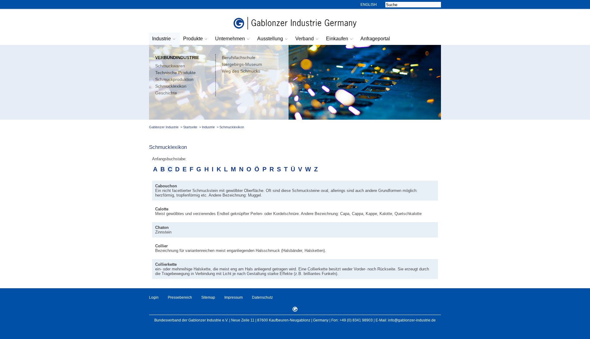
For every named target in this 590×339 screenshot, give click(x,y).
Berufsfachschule (238, 57)
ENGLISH (368, 4)
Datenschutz (262, 297)
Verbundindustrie (177, 57)
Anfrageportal (375, 38)
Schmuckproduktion (174, 79)
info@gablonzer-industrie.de (412, 320)
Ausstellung (270, 38)
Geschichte (166, 92)
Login (154, 297)
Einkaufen (337, 38)
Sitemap (208, 297)
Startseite (190, 127)
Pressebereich (180, 297)
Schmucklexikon (171, 86)
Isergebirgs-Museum (242, 64)
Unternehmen (230, 38)
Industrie (161, 38)
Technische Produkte (175, 72)
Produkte (193, 38)
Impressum (233, 297)
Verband (304, 38)
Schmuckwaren (170, 65)
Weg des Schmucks (241, 71)
